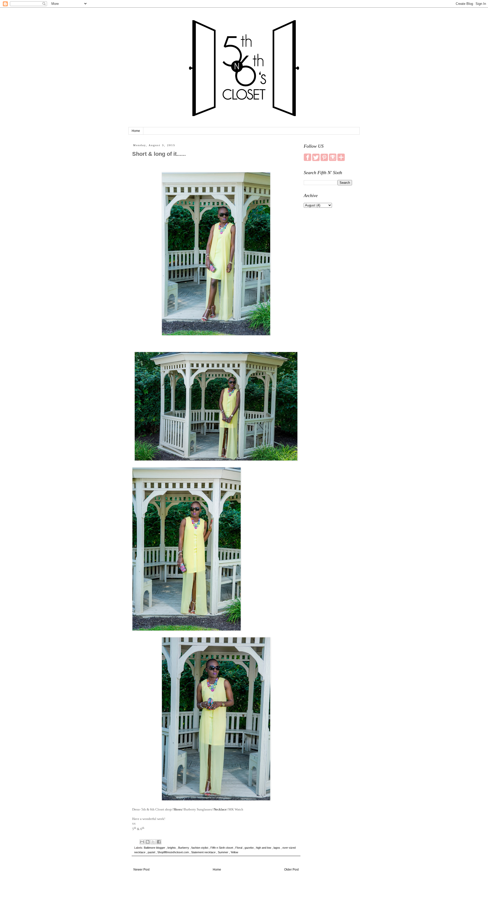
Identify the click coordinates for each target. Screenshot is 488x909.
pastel (152, 852)
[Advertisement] (328, 291)
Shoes (178, 809)
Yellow (234, 852)
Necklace (220, 809)
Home (136, 131)
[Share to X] (153, 841)
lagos (277, 847)
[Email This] (142, 841)
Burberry (184, 847)
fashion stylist (200, 847)
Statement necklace (203, 852)
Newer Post (141, 869)
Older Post (291, 869)
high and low (264, 847)
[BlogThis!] (147, 841)
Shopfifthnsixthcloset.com (173, 852)
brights (172, 847)
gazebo (249, 847)
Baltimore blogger (155, 847)
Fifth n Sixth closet (222, 847)
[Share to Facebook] (158, 841)
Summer (223, 852)
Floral (239, 847)
